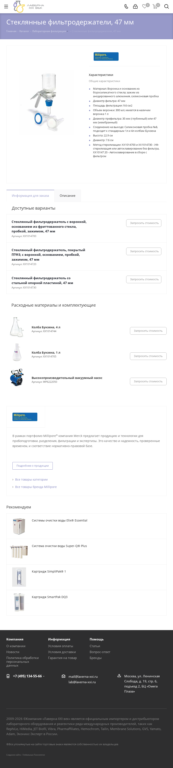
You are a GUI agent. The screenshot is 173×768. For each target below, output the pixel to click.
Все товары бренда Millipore (36, 487)
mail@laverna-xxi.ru (83, 676)
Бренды (96, 658)
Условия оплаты (60, 646)
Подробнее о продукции (32, 466)
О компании (16, 646)
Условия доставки (62, 652)
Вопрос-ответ (100, 652)
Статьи (95, 646)
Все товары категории (31, 479)
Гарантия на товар (62, 658)
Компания (14, 639)
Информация (59, 639)
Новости (12, 652)
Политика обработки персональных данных (22, 661)
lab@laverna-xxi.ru (82, 682)
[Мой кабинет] (135, 6)
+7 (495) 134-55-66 (27, 676)
